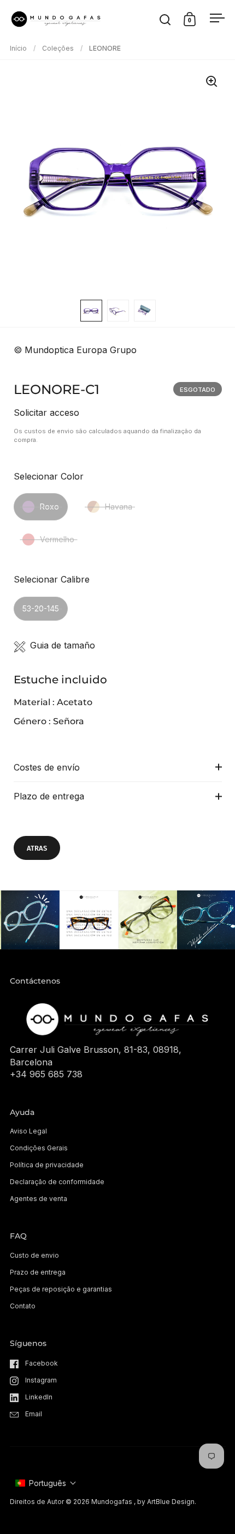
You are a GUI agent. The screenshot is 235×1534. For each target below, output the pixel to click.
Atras (37, 848)
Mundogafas (111, 1501)
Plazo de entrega (49, 796)
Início (18, 48)
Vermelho (57, 539)
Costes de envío (47, 767)
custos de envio (49, 431)
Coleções (58, 48)
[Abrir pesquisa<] (165, 19)
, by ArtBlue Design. (165, 1501)
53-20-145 (40, 608)
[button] (46, 1483)
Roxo (49, 506)
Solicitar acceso (46, 412)
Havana (118, 506)
